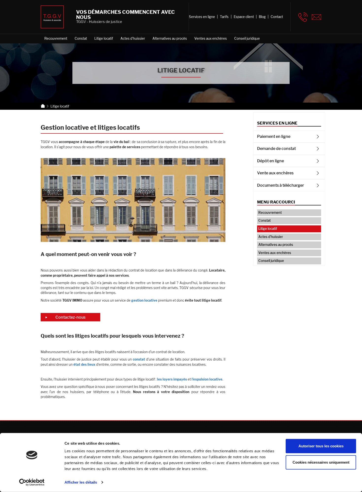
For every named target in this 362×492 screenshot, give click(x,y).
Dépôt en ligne (270, 160)
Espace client (244, 17)
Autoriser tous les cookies (321, 446)
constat (139, 359)
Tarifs (224, 17)
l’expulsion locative (207, 379)
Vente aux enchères (275, 172)
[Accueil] (43, 106)
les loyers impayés (172, 379)
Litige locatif (103, 38)
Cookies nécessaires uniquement (321, 462)
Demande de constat (276, 148)
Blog (262, 17)
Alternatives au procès (169, 38)
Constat (81, 38)
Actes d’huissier (132, 38)
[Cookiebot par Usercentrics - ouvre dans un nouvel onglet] (31, 482)
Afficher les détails (81, 482)
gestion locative (144, 300)
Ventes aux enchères (210, 38)
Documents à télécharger (280, 185)
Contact (277, 17)
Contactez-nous (70, 317)
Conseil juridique (247, 38)
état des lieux (84, 364)
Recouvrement (55, 38)
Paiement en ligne (273, 136)
